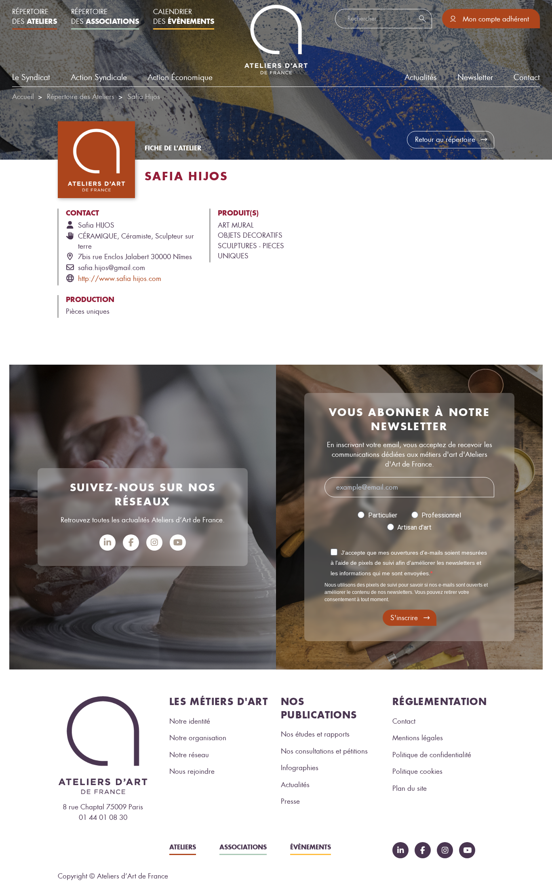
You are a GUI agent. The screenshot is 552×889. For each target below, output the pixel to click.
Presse (290, 801)
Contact (527, 77)
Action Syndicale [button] (99, 77)
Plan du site (409, 788)
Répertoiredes (34, 16)
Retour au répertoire (445, 139)
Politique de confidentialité (431, 754)
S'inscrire (404, 617)
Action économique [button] (180, 77)
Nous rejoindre (192, 771)
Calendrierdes (183, 16)
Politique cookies (417, 771)
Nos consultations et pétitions (324, 751)
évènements (310, 847)
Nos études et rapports (315, 734)
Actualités (295, 784)
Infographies (299, 767)
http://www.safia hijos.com (119, 278)
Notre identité (189, 721)
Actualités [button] (421, 77)
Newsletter (475, 77)
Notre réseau (189, 754)
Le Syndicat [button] (31, 77)
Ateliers (182, 847)
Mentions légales (417, 737)
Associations (243, 847)
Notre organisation (197, 737)
